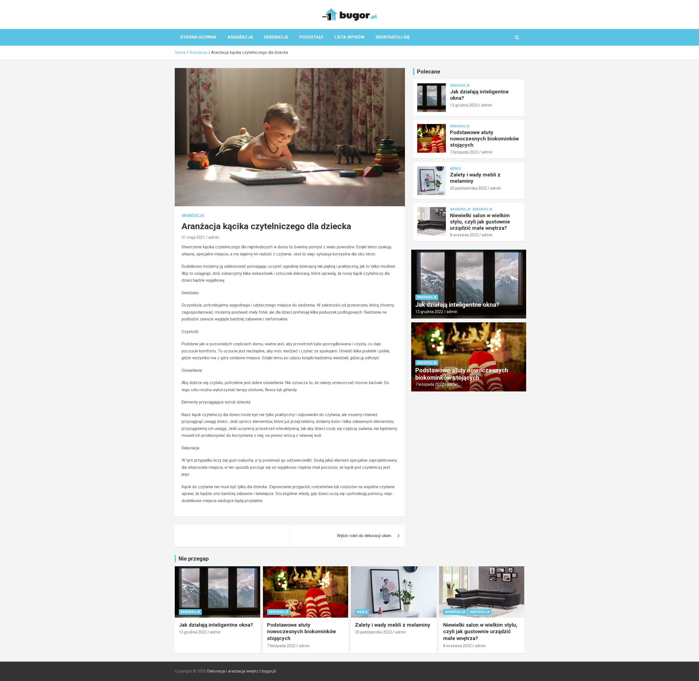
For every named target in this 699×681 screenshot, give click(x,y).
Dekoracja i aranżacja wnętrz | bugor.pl (241, 671)
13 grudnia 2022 (464, 105)
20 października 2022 (468, 188)
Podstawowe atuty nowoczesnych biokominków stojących (484, 138)
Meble (455, 168)
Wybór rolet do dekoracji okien (364, 535)
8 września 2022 (464, 235)
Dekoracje (276, 37)
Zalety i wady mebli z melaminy (475, 178)
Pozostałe (311, 37)
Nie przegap (194, 558)
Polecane (428, 71)
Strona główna (198, 37)
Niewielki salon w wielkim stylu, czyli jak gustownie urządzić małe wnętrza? (480, 221)
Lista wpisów (349, 37)
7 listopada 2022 (464, 152)
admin (213, 237)
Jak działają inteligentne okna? (479, 95)
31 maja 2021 (193, 237)
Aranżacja (240, 37)
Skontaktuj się (392, 37)
